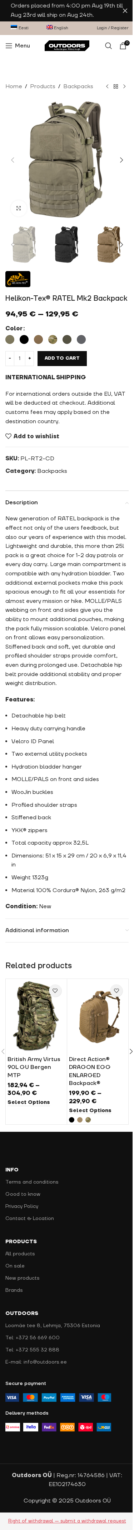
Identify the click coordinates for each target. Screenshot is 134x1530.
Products (42, 86)
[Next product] (124, 86)
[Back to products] (115, 86)
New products (22, 1278)
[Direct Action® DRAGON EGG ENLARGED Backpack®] (97, 1016)
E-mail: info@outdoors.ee (36, 1362)
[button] (12, 160)
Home (13, 86)
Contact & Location (29, 1218)
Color (14, 328)
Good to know (22, 1194)
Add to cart (62, 358)
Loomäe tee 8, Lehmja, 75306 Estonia (52, 1325)
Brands (14, 1290)
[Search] (108, 46)
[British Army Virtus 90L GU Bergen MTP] (36, 1016)
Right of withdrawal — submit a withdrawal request (67, 1521)
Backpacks (78, 86)
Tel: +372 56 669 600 (32, 1338)
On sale (15, 1266)
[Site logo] (67, 45)
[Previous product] (107, 86)
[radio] (9, 339)
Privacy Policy (21, 1206)
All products (20, 1254)
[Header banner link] (67, 10)
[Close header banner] (125, 10)
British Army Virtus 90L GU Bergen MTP (34, 1067)
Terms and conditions (32, 1182)
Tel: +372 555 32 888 (32, 1350)
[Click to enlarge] (19, 208)
